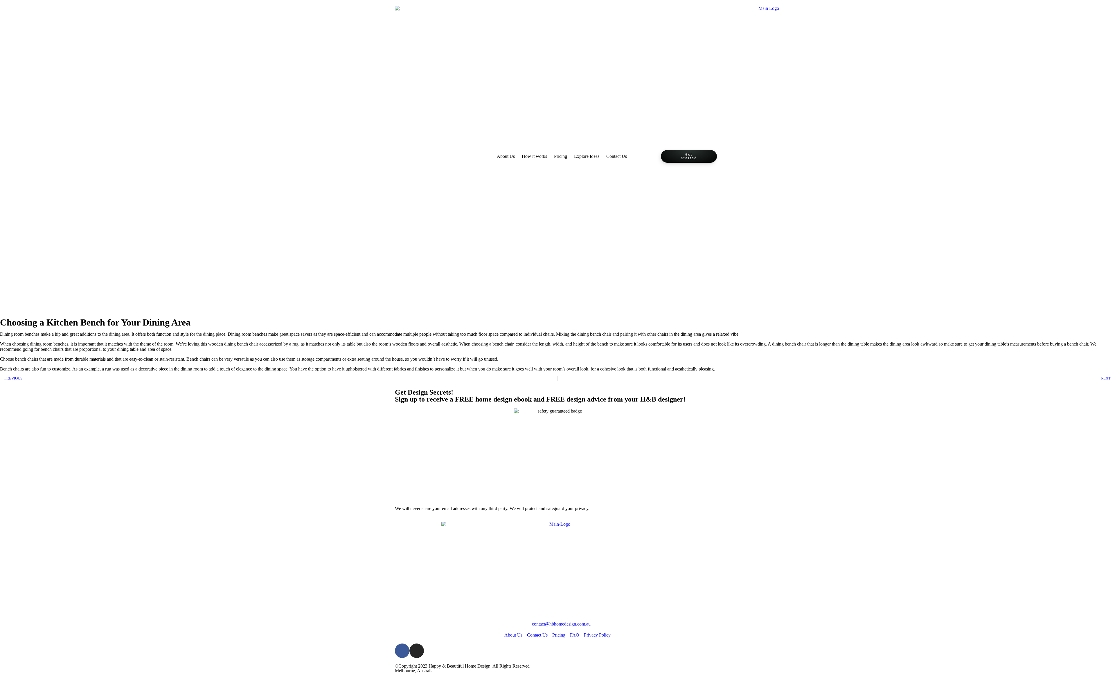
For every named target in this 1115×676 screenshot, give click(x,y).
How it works (534, 156)
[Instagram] (416, 651)
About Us (506, 156)
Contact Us (616, 156)
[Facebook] (402, 651)
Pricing (560, 156)
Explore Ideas (586, 156)
